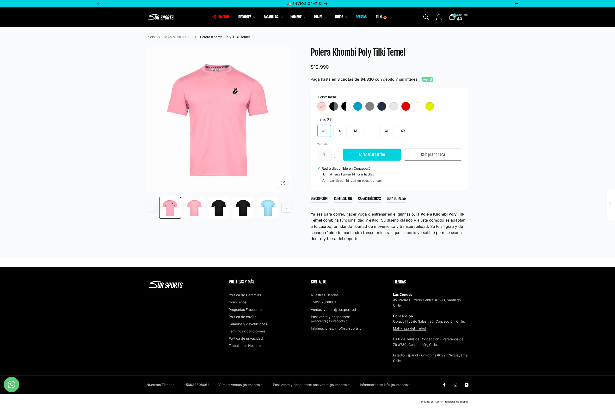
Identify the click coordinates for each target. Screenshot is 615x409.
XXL (404, 131)
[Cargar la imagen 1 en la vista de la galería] (170, 207)
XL (387, 131)
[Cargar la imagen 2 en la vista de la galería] (194, 207)
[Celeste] (357, 106)
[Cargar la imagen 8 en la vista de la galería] (267, 207)
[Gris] (369, 106)
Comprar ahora (433, 154)
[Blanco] (417, 106)
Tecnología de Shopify (455, 401)
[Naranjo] (393, 106)
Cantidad (323, 144)
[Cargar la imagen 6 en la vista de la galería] (243, 207)
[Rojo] (405, 106)
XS (324, 131)
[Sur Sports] (166, 288)
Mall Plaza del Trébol (409, 328)
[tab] (319, 199)
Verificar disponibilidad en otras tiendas (352, 180)
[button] (246, 17)
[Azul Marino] (381, 106)
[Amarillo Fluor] (429, 106)
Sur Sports (437, 401)
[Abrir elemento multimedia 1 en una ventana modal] (219, 119)
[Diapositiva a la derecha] (286, 208)
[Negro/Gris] (333, 106)
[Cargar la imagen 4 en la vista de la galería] (219, 207)
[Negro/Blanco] (345, 106)
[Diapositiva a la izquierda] (152, 208)
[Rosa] (321, 106)
